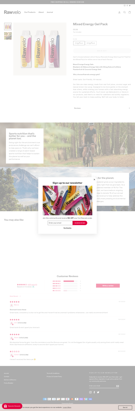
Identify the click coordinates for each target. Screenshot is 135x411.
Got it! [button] (125, 407)
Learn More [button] (67, 407)
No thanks (67, 228)
